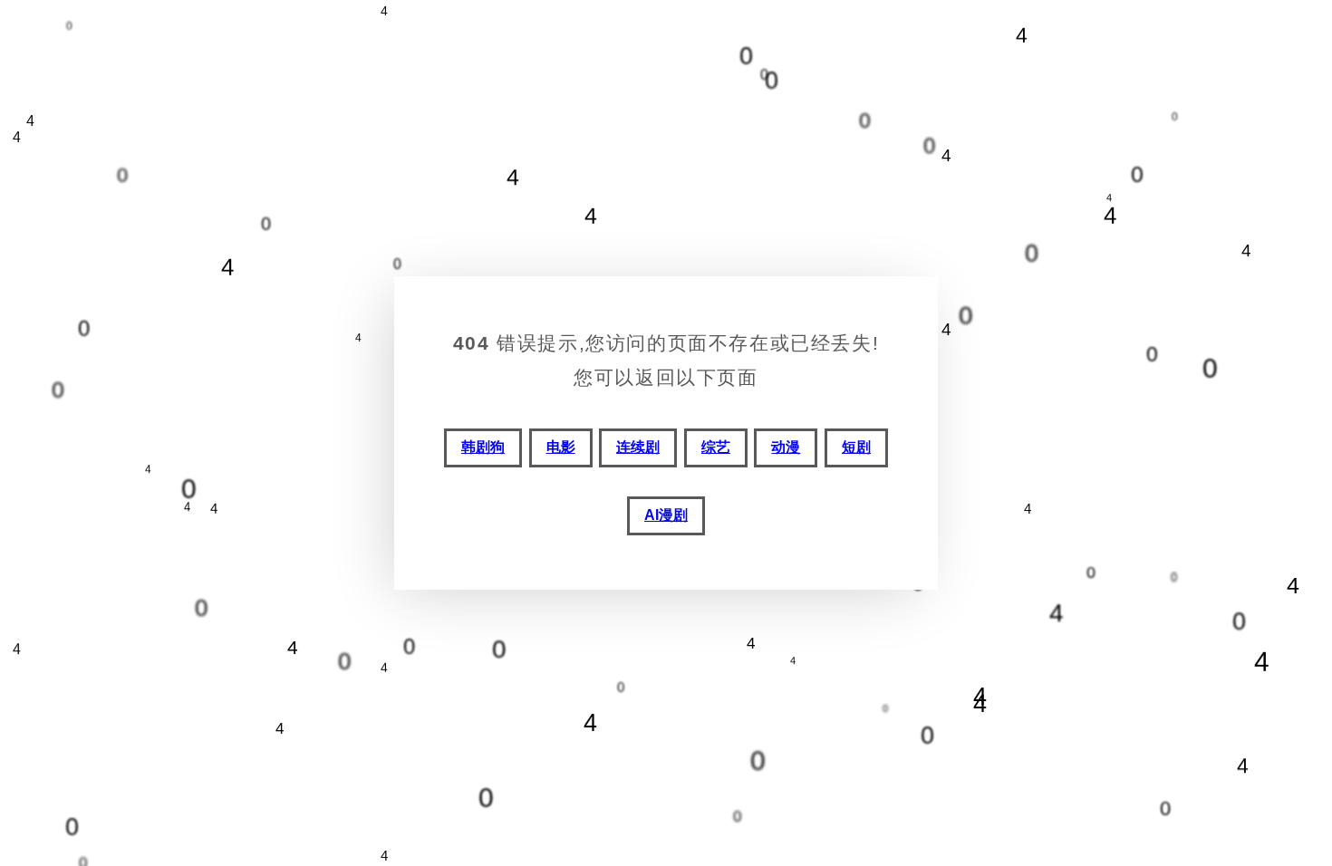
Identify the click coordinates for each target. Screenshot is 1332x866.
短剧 (856, 447)
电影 (560, 447)
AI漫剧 (666, 515)
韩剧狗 (483, 447)
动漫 (785, 447)
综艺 (715, 447)
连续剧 (638, 447)
